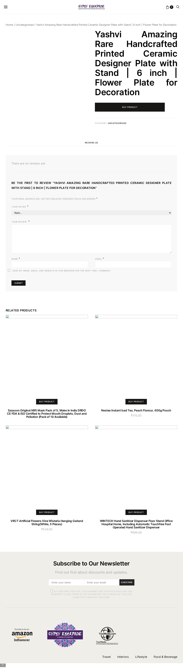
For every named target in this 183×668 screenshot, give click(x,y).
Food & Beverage (165, 657)
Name (15, 258)
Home (9, 24)
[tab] (91, 143)
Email (99, 258)
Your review (19, 222)
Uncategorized (25, 24)
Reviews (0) (91, 142)
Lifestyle (141, 657)
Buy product (129, 107)
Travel (106, 657)
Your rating (20, 206)
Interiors (123, 657)
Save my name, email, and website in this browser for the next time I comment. (62, 270)
